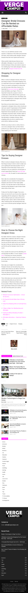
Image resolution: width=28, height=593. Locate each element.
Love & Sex (5, 478)
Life (3, 476)
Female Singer (5, 461)
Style (3, 325)
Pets (3, 483)
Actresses (4, 444)
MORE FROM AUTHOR (18, 356)
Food (3, 465)
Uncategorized (5, 500)
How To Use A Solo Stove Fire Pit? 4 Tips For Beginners (7, 333)
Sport (3, 487)
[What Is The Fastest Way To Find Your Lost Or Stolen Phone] (5, 368)
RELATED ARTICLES (6, 356)
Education (4, 455)
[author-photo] (14, 347)
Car (3, 452)
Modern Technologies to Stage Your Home (11, 534)
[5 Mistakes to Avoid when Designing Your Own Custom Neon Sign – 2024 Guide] (5, 361)
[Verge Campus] (14, 6)
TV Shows (4, 498)
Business (4, 450)
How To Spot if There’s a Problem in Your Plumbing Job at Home (13, 550)
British (3, 448)
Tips (6, 18)
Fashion (6, 16)
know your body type (13, 89)
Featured (4, 459)
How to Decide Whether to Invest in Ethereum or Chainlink (12, 545)
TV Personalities (6, 496)
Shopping (20, 323)
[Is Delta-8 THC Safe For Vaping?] (5, 375)
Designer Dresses (13, 323)
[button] (2, 13)
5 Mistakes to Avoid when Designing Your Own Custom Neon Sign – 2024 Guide (17, 361)
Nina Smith (5, 28)
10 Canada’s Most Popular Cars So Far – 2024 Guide (13, 542)
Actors (3, 442)
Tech (3, 489)
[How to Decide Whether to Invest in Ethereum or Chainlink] (5, 425)
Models (4, 481)
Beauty (4, 446)
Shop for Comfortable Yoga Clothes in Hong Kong (21, 333)
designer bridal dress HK (15, 68)
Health (3, 472)
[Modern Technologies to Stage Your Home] (14, 390)
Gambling (4, 468)
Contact (11, 581)
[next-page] (5, 381)
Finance (4, 463)
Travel (3, 494)
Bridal (7, 323)
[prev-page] (2, 381)
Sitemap (16, 581)
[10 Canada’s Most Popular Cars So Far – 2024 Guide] (5, 418)
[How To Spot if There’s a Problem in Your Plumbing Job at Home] (5, 432)
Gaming (4, 470)
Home (2, 16)
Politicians (4, 485)
